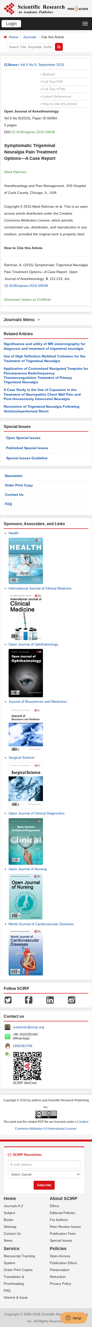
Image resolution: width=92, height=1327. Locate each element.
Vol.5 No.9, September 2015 (42, 65)
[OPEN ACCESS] (77, 8)
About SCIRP (63, 1198)
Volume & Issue (16, 1297)
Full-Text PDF (51, 82)
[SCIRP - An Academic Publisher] (34, 8)
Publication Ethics (63, 1263)
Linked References (55, 96)
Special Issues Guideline (27, 458)
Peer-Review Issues (65, 1227)
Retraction (58, 1277)
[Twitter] (8, 1000)
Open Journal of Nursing (28, 869)
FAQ (8, 504)
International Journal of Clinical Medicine (40, 588)
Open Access (60, 1256)
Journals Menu (20, 319)
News (8, 1240)
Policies (58, 1248)
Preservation (59, 1270)
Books (8, 1220)
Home (13, 37)
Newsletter (14, 476)
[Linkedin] (50, 1000)
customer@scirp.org (28, 1027)
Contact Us (14, 495)
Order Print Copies (18, 1270)
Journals (29, 37)
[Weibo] (71, 1000)
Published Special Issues (27, 448)
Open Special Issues (23, 438)
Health (14, 533)
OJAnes (10, 65)
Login (11, 23)
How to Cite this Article (58, 104)
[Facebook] (28, 1000)
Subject (9, 1213)
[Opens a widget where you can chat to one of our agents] (73, 1318)
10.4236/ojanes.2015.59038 (33, 132)
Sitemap (10, 1227)
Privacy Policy (60, 1284)
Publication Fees (63, 1233)
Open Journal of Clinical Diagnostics (37, 813)
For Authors (59, 1220)
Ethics (54, 1206)
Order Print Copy (19, 485)
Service (11, 1248)
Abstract (47, 74)
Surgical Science (21, 757)
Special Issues (61, 1240)
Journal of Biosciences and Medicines (38, 701)
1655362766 (22, 1046)
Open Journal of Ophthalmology (33, 644)
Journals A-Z (13, 1206)
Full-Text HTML (53, 89)
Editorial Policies (62, 1213)
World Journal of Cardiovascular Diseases (41, 924)
